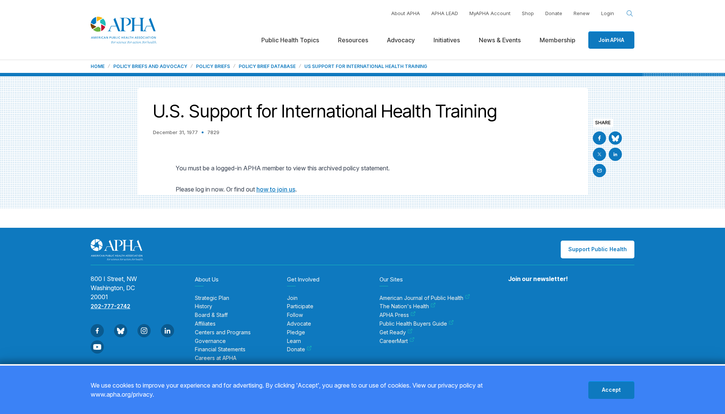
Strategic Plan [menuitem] (212, 298)
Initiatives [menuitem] (446, 40)
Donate (553, 13)
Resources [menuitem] (353, 40)
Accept (611, 389)
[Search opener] (629, 13)
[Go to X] (599, 154)
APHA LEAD (444, 13)
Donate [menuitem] (296, 349)
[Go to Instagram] (144, 330)
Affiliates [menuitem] (205, 324)
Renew (582, 13)
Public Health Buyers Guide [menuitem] (413, 324)
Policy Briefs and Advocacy (150, 66)
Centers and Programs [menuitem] (223, 332)
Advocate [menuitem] (299, 324)
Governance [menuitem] (210, 341)
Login (607, 13)
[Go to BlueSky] (615, 138)
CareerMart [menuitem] (393, 341)
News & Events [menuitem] (500, 40)
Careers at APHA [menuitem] (215, 358)
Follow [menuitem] (295, 315)
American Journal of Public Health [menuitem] (421, 298)
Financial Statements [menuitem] (220, 349)
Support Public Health (597, 249)
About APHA (405, 13)
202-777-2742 (110, 306)
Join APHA (611, 40)
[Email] (599, 170)
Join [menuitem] (292, 298)
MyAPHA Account (490, 13)
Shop (528, 13)
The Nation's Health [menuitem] (404, 306)
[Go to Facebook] (599, 138)
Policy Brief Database (267, 66)
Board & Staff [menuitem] (211, 315)
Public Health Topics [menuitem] (290, 40)
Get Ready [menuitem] (392, 332)
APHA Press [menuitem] (394, 315)
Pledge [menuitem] (296, 332)
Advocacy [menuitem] (401, 40)
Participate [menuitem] (300, 306)
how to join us (275, 189)
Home (98, 66)
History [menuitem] (203, 306)
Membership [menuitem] (557, 40)
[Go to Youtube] (97, 347)
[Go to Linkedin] (615, 154)
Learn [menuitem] (294, 341)
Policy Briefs (213, 66)
